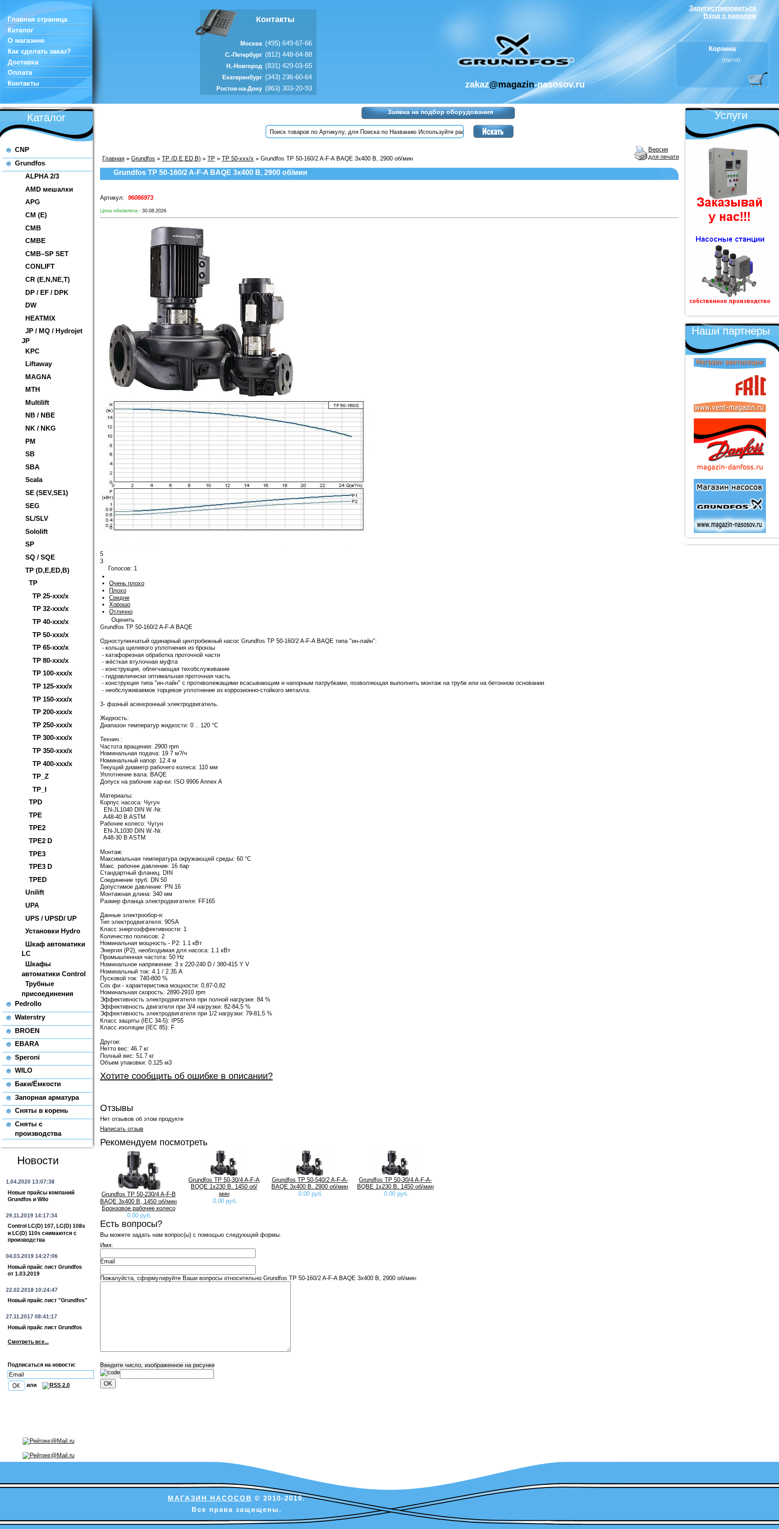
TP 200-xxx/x (52, 712)
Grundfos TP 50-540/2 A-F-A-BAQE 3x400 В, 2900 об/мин (309, 1183)
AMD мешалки (49, 189)
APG (32, 202)
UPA (32, 905)
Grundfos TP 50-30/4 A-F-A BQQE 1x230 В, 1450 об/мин (224, 1186)
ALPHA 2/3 (42, 176)
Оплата (20, 72)
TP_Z (40, 776)
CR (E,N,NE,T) (47, 279)
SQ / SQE (40, 557)
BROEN (27, 1030)
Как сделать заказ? (39, 51)
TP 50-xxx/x (50, 634)
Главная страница (37, 19)
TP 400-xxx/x (52, 763)
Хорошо (119, 604)
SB (30, 454)
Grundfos (30, 163)
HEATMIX (40, 318)
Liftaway (38, 363)
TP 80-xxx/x (50, 660)
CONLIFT (40, 266)
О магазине (26, 40)
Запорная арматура (47, 1097)
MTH (32, 389)
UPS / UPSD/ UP (51, 918)
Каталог (20, 30)
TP (33, 583)
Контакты (23, 83)
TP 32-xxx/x (50, 608)
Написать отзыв (121, 1128)
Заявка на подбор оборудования (440, 111)
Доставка (23, 62)
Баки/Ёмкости (38, 1084)
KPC (32, 351)
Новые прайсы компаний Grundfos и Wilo (41, 1196)
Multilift (37, 402)
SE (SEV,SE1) (46, 492)
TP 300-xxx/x (52, 737)
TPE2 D (40, 841)
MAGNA (38, 377)
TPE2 (37, 827)
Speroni (27, 1057)
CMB (33, 228)
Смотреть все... (28, 1342)
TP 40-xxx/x (50, 621)
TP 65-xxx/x (50, 647)
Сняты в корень (41, 1110)
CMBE (35, 240)
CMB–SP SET (47, 253)
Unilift (34, 892)
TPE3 (37, 854)
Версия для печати (663, 153)
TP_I (39, 789)
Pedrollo (28, 1003)
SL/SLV (36, 518)
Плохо (117, 590)
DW (31, 305)
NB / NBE (40, 415)
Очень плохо (126, 583)
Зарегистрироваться (722, 8)
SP (29, 544)
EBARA (27, 1043)
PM (30, 441)
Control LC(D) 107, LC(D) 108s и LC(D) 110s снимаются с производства (46, 1233)
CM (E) (36, 215)
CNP (22, 149)
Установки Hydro (52, 931)
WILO (23, 1070)
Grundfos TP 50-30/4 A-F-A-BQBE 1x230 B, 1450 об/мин (395, 1183)
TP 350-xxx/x (52, 750)
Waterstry (30, 1017)
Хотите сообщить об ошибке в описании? (186, 1076)
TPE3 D (40, 866)
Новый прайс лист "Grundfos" (47, 1300)
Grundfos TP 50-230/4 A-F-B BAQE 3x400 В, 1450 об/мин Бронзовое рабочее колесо (138, 1201)
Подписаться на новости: (42, 1365)
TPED (38, 879)
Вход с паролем (729, 15)
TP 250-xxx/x (52, 725)
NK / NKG (40, 428)
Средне (119, 597)
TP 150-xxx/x (52, 699)
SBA (32, 467)
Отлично (121, 611)
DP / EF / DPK (47, 292)
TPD (35, 802)
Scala (33, 479)
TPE (35, 815)
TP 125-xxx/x (52, 686)
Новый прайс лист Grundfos (45, 1327)
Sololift (36, 531)
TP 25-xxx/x (50, 596)
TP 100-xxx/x (52, 673)
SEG (32, 506)
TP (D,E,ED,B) (47, 570)
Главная (113, 158)
